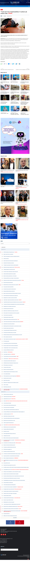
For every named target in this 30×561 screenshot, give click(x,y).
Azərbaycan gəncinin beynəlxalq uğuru (12, 497)
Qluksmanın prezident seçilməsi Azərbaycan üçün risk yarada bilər (14, 280)
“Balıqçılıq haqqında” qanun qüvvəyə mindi (9, 269)
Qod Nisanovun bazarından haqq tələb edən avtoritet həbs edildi (22, 187)
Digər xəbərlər (15, 517)
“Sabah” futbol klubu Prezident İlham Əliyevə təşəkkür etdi (11, 409)
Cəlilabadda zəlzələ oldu (7, 435)
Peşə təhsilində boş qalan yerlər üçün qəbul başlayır (10, 343)
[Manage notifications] (28, 559)
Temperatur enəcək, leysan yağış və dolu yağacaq (10, 493)
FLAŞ (1, 9)
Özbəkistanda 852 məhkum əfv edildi (8, 317)
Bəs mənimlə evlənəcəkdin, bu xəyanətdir (14, 440)
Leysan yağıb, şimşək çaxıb (9, 354)
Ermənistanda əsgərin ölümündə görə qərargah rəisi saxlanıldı (12, 478)
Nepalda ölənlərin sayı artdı (9, 398)
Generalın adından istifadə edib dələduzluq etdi (10, 405)
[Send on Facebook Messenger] (10, 64)
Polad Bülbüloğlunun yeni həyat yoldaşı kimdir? (6, 218)
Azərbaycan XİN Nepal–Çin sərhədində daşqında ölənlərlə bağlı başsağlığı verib (14, 411)
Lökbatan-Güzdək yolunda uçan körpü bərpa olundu (11, 319)
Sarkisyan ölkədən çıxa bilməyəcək (8, 482)
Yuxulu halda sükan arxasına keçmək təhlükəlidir (11, 356)
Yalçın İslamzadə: (11, 358)
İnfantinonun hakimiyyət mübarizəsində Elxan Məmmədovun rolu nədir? (13, 334)
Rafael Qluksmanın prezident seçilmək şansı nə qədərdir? (12, 284)
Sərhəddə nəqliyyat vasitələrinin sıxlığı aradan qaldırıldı (11, 491)
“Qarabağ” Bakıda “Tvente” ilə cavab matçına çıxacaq (10, 347)
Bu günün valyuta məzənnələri (7, 378)
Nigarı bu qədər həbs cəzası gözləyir (8, 254)
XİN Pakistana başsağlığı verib (8, 449)
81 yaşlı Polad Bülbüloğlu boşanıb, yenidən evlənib (22, 170)
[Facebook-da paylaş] (5, 64)
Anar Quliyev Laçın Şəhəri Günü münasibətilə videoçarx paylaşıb (13, 453)
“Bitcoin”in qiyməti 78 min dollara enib (8, 422)
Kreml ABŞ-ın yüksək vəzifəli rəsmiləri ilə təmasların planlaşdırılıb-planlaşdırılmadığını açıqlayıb (16, 467)
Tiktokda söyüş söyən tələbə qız (9, 396)
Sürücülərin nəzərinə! (6, 431)
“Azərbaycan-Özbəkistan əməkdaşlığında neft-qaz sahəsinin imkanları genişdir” (14, 304)
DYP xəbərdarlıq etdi (6, 341)
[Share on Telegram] (16, 64)
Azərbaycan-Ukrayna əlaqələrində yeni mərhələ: (21, 203)
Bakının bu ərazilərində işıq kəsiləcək (8, 369)
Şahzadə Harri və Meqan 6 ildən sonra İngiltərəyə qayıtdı (11, 382)
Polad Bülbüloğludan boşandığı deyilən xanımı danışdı (7, 171)
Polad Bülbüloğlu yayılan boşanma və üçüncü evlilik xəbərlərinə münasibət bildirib (14, 480)
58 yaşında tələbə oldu (6, 513)
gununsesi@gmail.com (4, 541)
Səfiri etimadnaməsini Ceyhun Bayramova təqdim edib (11, 295)
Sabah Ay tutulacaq (6, 258)
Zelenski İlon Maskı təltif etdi (7, 495)
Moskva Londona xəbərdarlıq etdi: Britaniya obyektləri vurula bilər (12, 293)
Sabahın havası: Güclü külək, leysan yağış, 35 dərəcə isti (11, 310)
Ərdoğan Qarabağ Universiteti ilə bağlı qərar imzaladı (11, 371)
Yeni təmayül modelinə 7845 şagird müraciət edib (10, 330)
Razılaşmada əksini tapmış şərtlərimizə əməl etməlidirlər (12, 508)
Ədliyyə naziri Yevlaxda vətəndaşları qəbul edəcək (10, 515)
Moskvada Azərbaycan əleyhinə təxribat (12, 267)
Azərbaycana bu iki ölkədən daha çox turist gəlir (10, 332)
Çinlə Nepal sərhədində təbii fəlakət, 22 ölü (9, 451)
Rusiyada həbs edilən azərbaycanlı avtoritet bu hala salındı (22, 219)
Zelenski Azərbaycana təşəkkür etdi (8, 394)
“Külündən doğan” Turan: (4, 113)
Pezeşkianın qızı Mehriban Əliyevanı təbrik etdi (10, 447)
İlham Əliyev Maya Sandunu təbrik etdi (9, 328)
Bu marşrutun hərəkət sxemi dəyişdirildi (9, 407)
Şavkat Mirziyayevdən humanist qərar (8, 308)
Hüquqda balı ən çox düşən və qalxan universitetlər (10, 297)
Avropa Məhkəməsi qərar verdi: (16, 469)
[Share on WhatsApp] (2, 64)
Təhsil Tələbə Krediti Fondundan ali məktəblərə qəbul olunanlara (13, 321)
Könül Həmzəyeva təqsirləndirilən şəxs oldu (9, 420)
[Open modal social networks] (19, 64)
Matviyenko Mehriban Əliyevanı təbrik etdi (9, 291)
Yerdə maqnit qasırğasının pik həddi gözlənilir (10, 484)
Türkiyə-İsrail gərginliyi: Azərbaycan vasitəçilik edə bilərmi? (11, 256)
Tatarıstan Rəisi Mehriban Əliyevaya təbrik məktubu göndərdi (12, 418)
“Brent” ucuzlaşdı (6, 384)
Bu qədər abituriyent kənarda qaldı (8, 282)
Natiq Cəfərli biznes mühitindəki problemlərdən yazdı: (13, 506)
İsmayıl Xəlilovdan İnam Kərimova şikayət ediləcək (7, 203)
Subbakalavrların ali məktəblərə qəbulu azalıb (10, 306)
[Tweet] (13, 64)
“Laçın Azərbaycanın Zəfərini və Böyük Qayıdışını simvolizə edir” (12, 504)
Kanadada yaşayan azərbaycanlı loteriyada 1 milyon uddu (7, 186)
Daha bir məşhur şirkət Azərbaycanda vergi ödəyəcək (11, 260)
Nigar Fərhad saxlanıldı (7, 380)
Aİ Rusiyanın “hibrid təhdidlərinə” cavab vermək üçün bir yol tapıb (12, 471)
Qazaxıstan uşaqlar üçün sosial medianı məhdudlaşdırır (11, 345)
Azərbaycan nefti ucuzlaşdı (7, 367)
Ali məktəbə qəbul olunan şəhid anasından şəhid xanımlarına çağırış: (24, 103)
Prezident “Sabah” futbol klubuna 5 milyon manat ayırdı (11, 271)
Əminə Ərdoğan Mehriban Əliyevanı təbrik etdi (10, 433)
